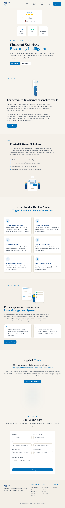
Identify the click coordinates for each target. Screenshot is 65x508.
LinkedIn (55, 487)
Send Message (32, 469)
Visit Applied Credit (31, 382)
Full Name (14, 434)
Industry (14, 442)
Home (22, 3)
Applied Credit (42, 3)
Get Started (14, 63)
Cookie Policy (45, 493)
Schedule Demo (10, 342)
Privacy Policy (45, 487)
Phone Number (37, 449)
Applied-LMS (35, 3)
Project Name (36, 442)
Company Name (37, 434)
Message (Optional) (17, 457)
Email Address (16, 449)
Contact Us (51, 3)
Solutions (28, 3)
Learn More (25, 63)
